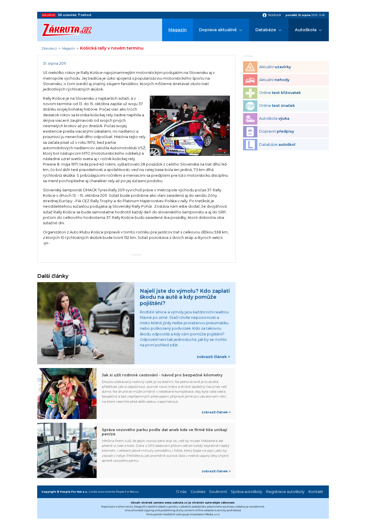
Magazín (177, 29)
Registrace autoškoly (285, 491)
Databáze (265, 29)
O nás (181, 491)
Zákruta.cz (49, 48)
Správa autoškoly (246, 491)
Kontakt (316, 491)
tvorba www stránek (102, 491)
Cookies (197, 491)
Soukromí (218, 491)
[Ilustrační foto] (190, 154)
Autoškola (306, 29)
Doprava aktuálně (218, 29)
